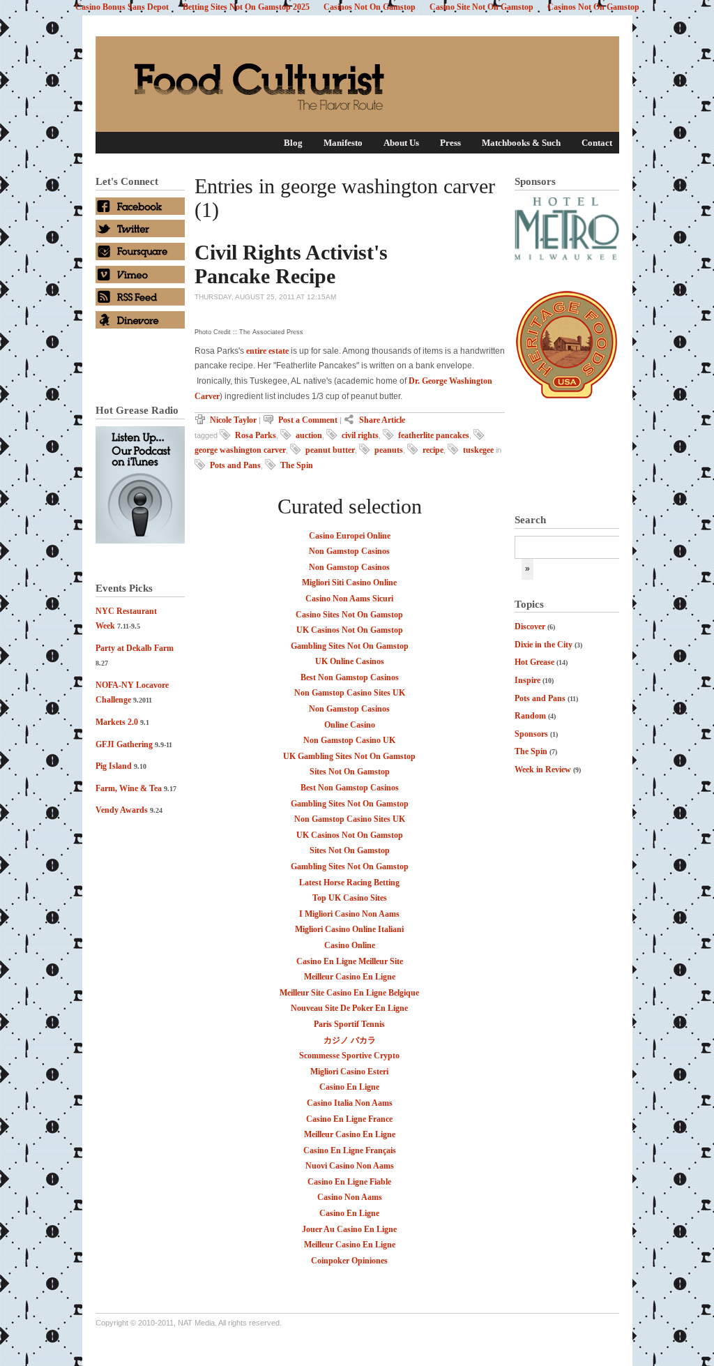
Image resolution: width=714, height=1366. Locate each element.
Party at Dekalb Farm (135, 648)
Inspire (527, 680)
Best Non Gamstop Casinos (350, 677)
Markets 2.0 (117, 722)
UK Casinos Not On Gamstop (349, 630)
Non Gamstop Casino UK (349, 740)
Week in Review (543, 769)
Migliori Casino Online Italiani (349, 929)
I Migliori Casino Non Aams (349, 914)
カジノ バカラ (350, 1040)
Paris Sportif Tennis (349, 1024)
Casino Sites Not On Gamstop (349, 615)
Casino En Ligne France (349, 1119)
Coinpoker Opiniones (349, 1261)
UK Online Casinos (349, 661)
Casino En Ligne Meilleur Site (349, 961)
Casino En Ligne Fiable (349, 1182)
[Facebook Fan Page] (140, 212)
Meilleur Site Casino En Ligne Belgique (349, 993)
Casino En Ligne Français (349, 1150)
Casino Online (349, 945)
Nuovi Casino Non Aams (349, 1166)
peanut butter (330, 450)
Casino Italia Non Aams (350, 1103)
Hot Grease (534, 662)
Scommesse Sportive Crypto (349, 1055)
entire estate (267, 351)
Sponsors (531, 734)
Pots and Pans (540, 698)
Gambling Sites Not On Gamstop (350, 646)
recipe (433, 450)
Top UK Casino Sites (349, 898)
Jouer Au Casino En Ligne (349, 1229)
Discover (530, 626)
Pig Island (114, 766)
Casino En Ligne (349, 1087)
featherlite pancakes (433, 435)
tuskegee (478, 450)
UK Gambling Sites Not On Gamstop (349, 756)
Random (530, 716)
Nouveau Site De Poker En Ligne (349, 1008)
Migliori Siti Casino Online (349, 582)
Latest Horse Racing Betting (349, 882)
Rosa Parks (255, 435)
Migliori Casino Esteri (349, 1071)
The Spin (531, 751)
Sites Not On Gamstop (350, 771)
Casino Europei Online (349, 536)
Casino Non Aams (349, 1197)
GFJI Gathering (124, 744)
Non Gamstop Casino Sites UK (349, 693)
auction (309, 435)
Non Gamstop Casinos (349, 551)
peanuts (388, 450)
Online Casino (349, 725)
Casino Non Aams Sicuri (349, 598)
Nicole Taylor (233, 420)
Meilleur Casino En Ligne (349, 977)
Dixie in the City (543, 645)
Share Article (382, 420)
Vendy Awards (122, 810)
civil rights (360, 435)
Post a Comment (307, 420)
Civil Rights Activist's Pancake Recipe (291, 264)
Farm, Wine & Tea (129, 788)
